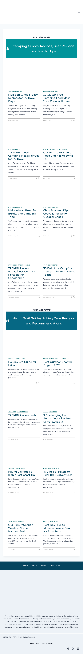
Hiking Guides (20, 359)
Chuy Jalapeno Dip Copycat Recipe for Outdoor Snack (55, 213)
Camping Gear (12, 265)
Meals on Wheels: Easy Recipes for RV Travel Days (23, 98)
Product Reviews (24, 265)
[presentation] (24, 78)
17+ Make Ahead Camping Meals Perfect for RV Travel (23, 156)
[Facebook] (68, 648)
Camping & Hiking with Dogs (52, 359)
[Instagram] (78, 648)
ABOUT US (55, 565)
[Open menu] (79, 11)
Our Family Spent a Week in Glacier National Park (20, 528)
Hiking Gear (66, 359)
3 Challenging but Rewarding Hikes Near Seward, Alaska (58, 418)
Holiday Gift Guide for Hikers (22, 363)
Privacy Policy (35, 643)
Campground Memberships (52, 149)
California (11, 468)
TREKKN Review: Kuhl (22, 415)
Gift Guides (11, 359)
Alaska (45, 412)
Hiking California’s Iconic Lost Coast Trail (22, 473)
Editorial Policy (47, 643)
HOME (25, 565)
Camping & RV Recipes (15, 91)
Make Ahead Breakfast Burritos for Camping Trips (23, 213)
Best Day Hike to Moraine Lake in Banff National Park (57, 528)
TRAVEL (44, 565)
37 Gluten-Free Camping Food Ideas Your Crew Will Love (56, 98)
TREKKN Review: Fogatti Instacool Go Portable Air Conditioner (21, 273)
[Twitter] (73, 648)
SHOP (34, 565)
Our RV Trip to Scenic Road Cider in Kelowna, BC (58, 156)
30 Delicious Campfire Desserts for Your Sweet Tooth (59, 271)
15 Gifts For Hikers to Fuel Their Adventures (57, 473)
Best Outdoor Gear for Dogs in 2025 (57, 363)
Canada (64, 149)
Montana (21, 522)
